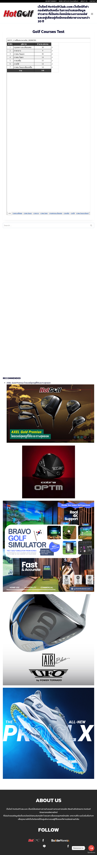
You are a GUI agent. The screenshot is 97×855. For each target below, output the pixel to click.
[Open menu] (92, 14)
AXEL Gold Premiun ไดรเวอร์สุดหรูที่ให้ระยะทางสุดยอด (29, 382)
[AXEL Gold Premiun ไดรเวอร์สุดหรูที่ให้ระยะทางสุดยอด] (50, 413)
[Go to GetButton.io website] (91, 852)
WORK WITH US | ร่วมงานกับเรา (68, 1)
